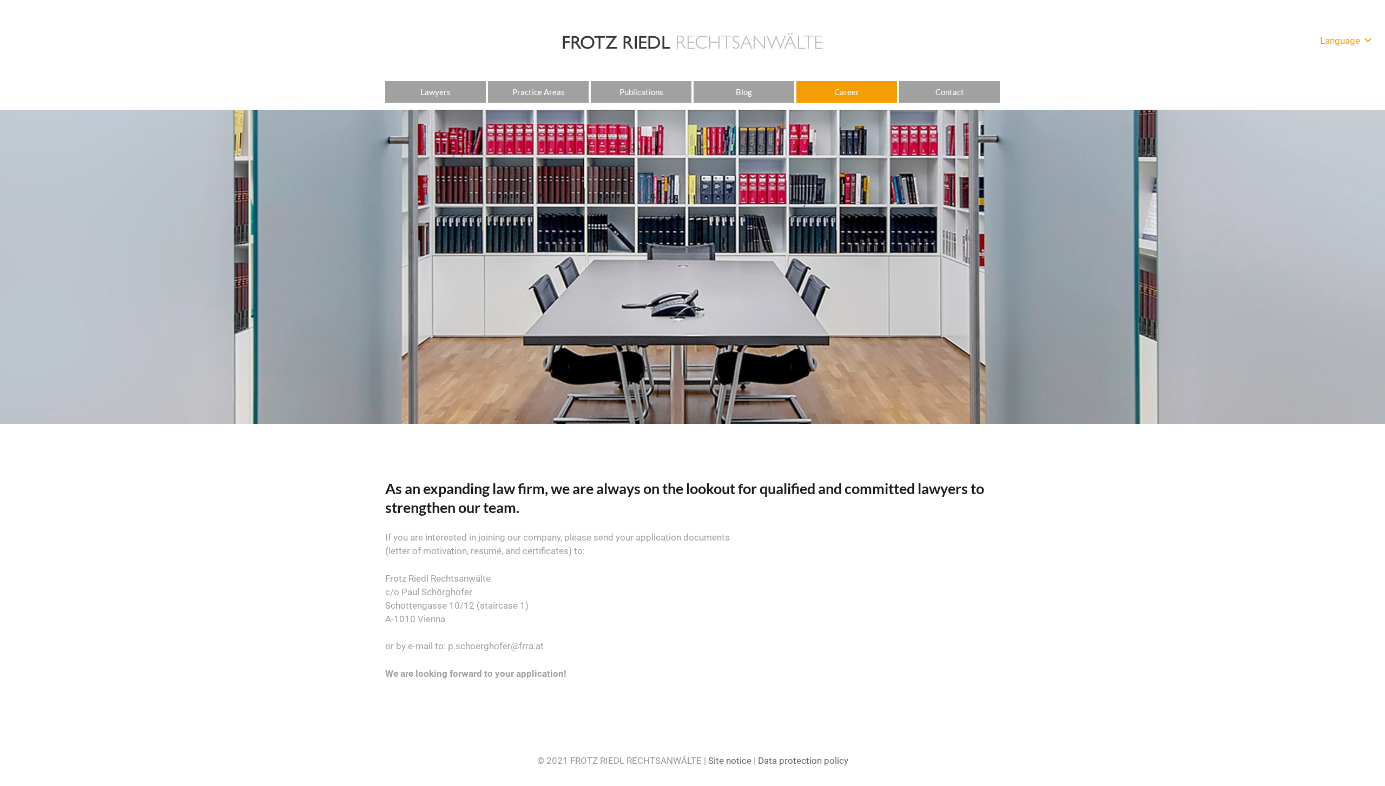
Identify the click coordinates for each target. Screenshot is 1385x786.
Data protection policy (803, 760)
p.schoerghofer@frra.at (496, 646)
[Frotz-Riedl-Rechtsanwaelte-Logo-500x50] (692, 40)
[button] (1345, 40)
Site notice (729, 760)
